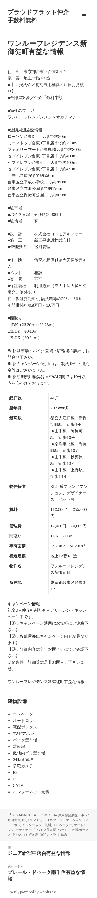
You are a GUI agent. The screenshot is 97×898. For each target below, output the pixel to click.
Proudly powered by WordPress (32, 892)
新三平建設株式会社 (52, 240)
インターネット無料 (36, 825)
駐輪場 (62, 834)
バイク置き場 (46, 829)
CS (39, 820)
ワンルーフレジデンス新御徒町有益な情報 (46, 681)
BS (24, 820)
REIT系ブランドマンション (62, 820)
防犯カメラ (48, 834)
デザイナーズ (25, 829)
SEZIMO (44, 815)
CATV (32, 820)
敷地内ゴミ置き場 (25, 834)
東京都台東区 (68, 815)
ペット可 (64, 829)
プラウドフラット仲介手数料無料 (38, 16)
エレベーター (62, 825)
